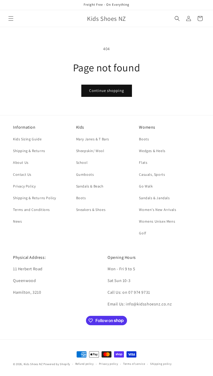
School (82, 162)
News (17, 221)
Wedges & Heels (152, 150)
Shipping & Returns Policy (34, 198)
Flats (143, 162)
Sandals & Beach (90, 186)
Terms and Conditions (31, 209)
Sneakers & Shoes (91, 209)
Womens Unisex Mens (157, 221)
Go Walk (146, 186)
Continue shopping (106, 90)
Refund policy (84, 364)
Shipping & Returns (29, 150)
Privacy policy (108, 364)
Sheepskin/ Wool (90, 150)
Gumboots (85, 174)
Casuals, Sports (152, 174)
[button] (11, 18)
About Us (21, 162)
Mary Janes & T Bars (92, 139)
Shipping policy (161, 364)
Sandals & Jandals (154, 198)
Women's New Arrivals (157, 209)
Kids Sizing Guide (27, 139)
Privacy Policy (24, 186)
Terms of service (134, 364)
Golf (142, 233)
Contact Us (22, 174)
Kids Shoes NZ (33, 364)
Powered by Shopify (56, 364)
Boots (81, 198)
